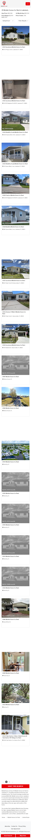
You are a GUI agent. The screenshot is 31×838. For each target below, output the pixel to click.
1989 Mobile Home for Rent (10, 673)
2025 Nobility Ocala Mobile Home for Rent (15, 164)
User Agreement (15, 828)
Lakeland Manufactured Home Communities (13, 812)
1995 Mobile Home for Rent (10, 493)
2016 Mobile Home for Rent (10, 588)
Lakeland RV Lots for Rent (9, 813)
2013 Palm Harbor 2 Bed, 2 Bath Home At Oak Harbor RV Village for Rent (14, 737)
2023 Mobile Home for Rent (10, 704)
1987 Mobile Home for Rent (10, 376)
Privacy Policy (22, 826)
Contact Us (14, 826)
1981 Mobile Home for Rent (10, 408)
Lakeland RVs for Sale (22, 813)
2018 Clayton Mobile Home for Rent (13, 195)
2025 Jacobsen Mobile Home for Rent (13, 101)
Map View (23, 835)
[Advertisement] (15, 762)
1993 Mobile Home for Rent (10, 462)
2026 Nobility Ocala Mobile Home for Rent (15, 132)
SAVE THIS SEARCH (15, 786)
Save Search (8, 835)
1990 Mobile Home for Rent (10, 525)
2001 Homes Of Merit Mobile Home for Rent (14, 312)
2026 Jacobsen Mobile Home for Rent (13, 345)
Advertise (7, 826)
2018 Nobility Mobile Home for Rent (13, 227)
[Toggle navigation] (28, 3)
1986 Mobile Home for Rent (10, 619)
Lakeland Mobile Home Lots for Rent (16, 810)
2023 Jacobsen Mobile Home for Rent (13, 47)
